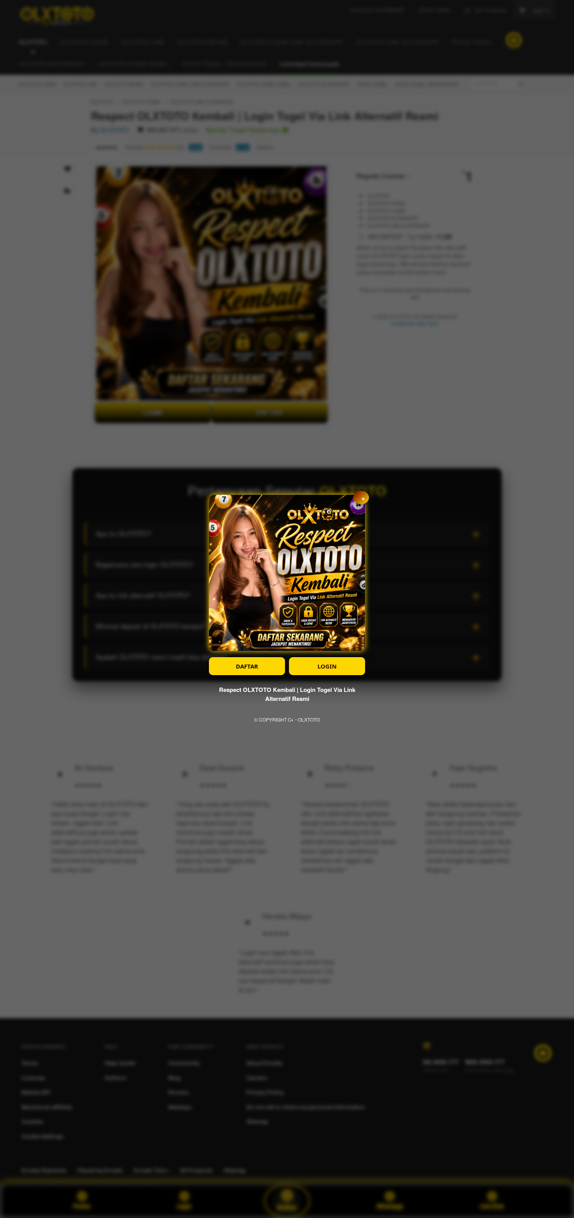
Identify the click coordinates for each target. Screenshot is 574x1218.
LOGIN (327, 666)
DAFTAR (247, 666)
